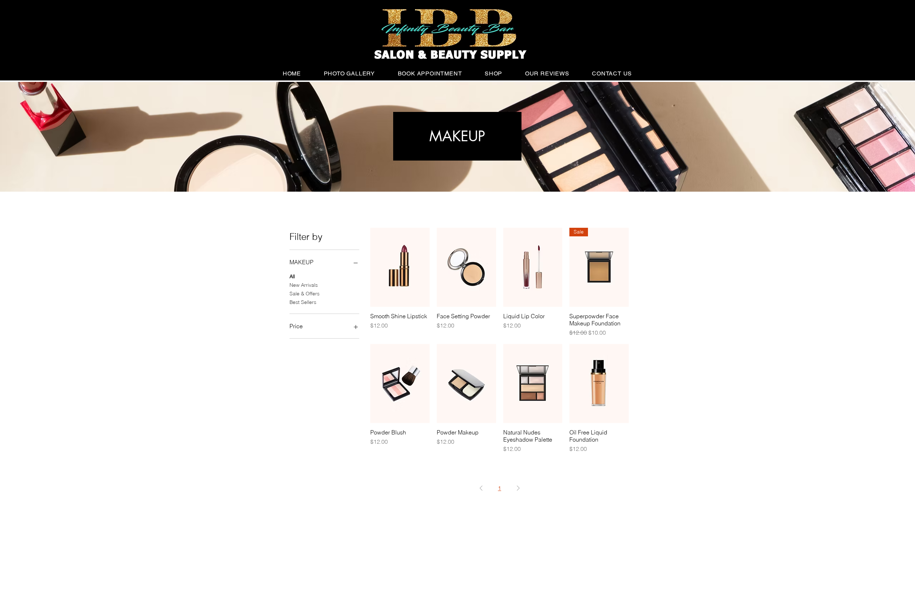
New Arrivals (304, 285)
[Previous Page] (481, 488)
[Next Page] (518, 488)
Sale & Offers (305, 293)
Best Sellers (303, 302)
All (292, 276)
